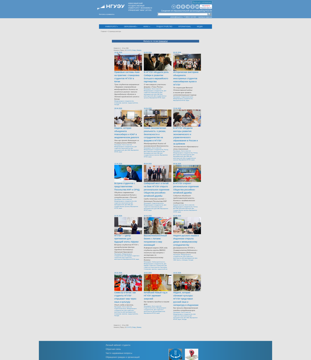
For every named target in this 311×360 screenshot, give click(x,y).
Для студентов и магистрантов (153, 151)
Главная (104, 31)
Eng (203, 11)
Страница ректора (114, 31)
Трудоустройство (164, 26)
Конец (139, 50)
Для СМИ (157, 94)
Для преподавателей (188, 258)
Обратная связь (113, 349)
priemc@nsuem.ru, (176, 17)
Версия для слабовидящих (202, 2)
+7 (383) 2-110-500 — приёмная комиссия (197, 17)
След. (134, 50)
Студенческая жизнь (187, 97)
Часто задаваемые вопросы (119, 353)
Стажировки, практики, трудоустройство (126, 103)
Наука (146, 26)
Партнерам (163, 267)
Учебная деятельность (158, 262)
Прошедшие (147, 89)
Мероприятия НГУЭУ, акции (157, 97)
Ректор (166, 149)
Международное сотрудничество (124, 101)
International (184, 26)
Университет (111, 26)
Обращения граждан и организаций (123, 357)
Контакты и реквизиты (106, 14)
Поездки (116, 104)
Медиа (200, 26)
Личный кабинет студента (118, 345)
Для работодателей (185, 208)
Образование (130, 26)
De (210, 11)
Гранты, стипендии (182, 260)
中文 (207, 11)
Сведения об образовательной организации (181, 11)
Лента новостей (156, 89)
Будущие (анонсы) (178, 205)
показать (163, 41)
